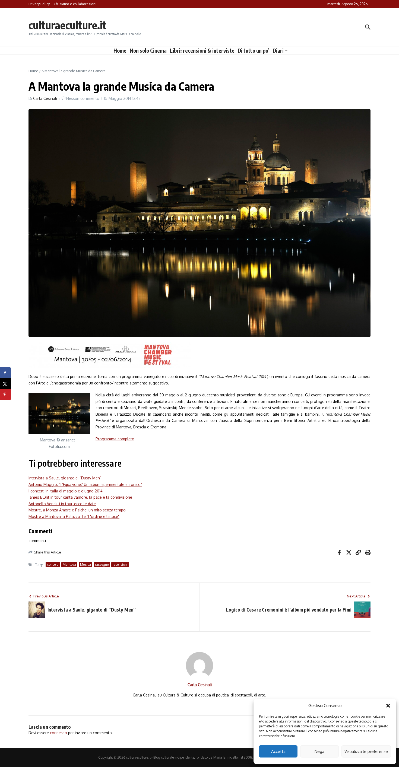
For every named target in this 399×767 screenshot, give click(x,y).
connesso (58, 732)
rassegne (102, 564)
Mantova (69, 564)
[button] (388, 705)
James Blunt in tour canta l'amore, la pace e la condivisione (80, 497)
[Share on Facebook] (5, 372)
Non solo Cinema (148, 50)
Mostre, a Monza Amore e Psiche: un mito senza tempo (77, 510)
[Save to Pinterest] (5, 394)
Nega (319, 751)
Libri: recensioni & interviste (202, 50)
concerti (53, 564)
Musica (85, 564)
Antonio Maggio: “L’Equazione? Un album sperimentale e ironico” (85, 484)
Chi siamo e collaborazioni (75, 4)
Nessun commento (82, 98)
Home (119, 50)
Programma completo (115, 439)
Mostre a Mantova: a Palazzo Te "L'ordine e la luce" (73, 516)
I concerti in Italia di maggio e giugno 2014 (65, 491)
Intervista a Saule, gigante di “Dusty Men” (64, 478)
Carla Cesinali (45, 98)
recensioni (120, 564)
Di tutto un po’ (254, 50)
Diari (278, 50)
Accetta (278, 751)
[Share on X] (5, 383)
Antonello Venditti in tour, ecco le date (62, 503)
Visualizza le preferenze (366, 751)
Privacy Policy (39, 4)
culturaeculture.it (67, 25)
